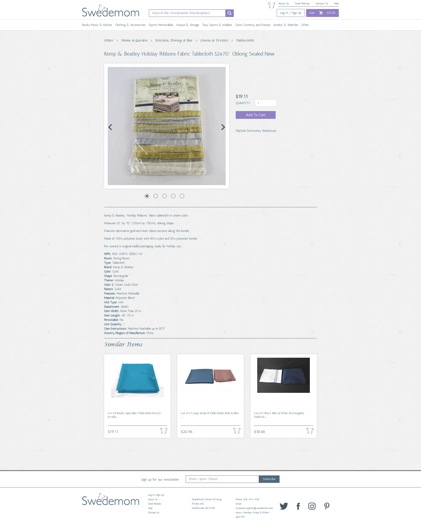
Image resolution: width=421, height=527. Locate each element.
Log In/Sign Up (156, 495)
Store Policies (302, 3)
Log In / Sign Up (290, 13)
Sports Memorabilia (161, 25)
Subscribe (269, 479)
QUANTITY (243, 103)
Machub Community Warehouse (256, 131)
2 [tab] (155, 196)
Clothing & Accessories (130, 25)
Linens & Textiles (214, 41)
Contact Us (322, 3)
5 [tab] (182, 196)
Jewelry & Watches (286, 25)
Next (223, 127)
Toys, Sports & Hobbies (217, 25)
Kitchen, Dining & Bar (174, 41)
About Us (283, 3)
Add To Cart (256, 114)
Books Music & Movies (97, 25)
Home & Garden (134, 41)
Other (305, 25)
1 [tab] (147, 196)
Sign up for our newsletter (160, 479)
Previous (110, 127)
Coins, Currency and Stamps (253, 25)
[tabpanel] (167, 126)
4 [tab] (173, 196)
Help (336, 3)
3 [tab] (164, 196)
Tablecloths (245, 41)
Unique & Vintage (187, 25)
